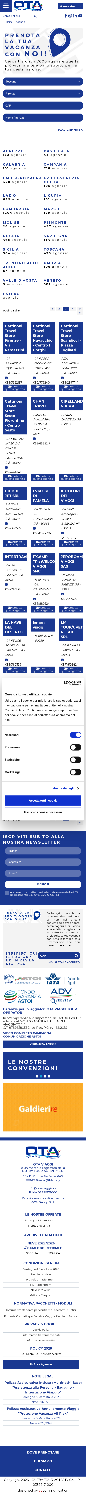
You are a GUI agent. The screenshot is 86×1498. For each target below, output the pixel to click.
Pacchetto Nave (41, 1274)
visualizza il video (43, 1044)
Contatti (43, 1470)
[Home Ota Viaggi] (28, 6)
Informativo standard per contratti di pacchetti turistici (41, 1310)
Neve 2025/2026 (41, 1290)
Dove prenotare (43, 1452)
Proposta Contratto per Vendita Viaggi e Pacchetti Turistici (41, 1316)
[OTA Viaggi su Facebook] (66, 16)
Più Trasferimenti (41, 1285)
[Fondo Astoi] (22, 996)
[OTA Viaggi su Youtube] (80, 16)
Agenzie (20, 22)
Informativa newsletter (41, 1340)
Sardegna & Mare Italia (39, 1220)
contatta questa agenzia (15, 388)
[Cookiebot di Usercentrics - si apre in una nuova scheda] (63, 683)
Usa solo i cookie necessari (43, 812)
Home (9, 22)
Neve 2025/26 (41, 1402)
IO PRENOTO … (41, 1354)
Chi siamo (43, 1461)
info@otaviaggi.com (43, 1188)
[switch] (75, 747)
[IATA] (62, 978)
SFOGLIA (32, 1253)
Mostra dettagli (63, 788)
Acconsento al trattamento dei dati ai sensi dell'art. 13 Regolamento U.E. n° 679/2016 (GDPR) (44, 893)
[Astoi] (22, 978)
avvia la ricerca (69, 130)
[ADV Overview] (63, 996)
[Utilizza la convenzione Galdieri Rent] (43, 1109)
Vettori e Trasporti (41, 1295)
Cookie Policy (41, 1330)
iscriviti (43, 884)
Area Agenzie (71, 6)
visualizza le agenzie (63, 962)
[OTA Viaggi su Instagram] (70, 16)
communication (53, 1490)
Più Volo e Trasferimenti (41, 1279)
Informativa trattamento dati (41, 1335)
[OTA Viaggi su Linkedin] (75, 16)
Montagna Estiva (39, 1226)
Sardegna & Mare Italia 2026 (41, 1269)
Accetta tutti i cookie (43, 800)
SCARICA (54, 1253)
